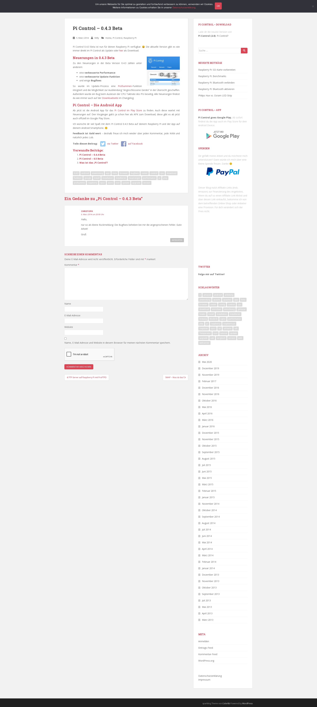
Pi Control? (222, 35)
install (97, 178)
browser (124, 173)
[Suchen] (244, 50)
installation (108, 178)
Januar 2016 (208, 426)
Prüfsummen (125, 86)
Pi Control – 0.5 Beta (91, 158)
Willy (96, 37)
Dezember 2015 (210, 432)
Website (68, 327)
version (146, 182)
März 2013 (207, 619)
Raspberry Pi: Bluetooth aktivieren (216, 89)
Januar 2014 (208, 568)
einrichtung (229, 309)
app (108, 173)
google (88, 178)
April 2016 (207, 413)
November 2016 (210, 394)
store (110, 182)
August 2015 (208, 458)
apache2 (227, 299)
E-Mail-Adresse (72, 315)
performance (149, 178)
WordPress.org (206, 660)
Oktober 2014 (209, 510)
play (165, 178)
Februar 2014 (209, 561)
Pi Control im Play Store (128, 110)
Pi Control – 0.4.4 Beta (92, 154)
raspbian (203, 328)
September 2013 (211, 594)
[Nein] (313, 6)
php (201, 323)
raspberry (92, 182)
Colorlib (226, 703)
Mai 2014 (207, 542)
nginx (222, 318)
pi (159, 178)
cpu (162, 173)
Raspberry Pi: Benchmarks (212, 76)
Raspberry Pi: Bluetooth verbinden (216, 82)
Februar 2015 (209, 490)
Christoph (87, 211)
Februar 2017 (209, 381)
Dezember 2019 (210, 368)
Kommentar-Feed (207, 654)
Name (67, 303)
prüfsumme (79, 182)
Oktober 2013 (209, 587)
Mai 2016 (207, 407)
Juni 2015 (207, 471)
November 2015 (210, 439)
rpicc (102, 182)
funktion (78, 178)
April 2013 (207, 613)
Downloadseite (110, 98)
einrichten (216, 309)
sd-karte (227, 328)
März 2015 (207, 484)
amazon (207, 294)
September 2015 (211, 452)
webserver (204, 342)
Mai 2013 (207, 606)
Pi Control (117, 37)
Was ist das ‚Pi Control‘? (93, 162)
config (222, 304)
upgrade (136, 182)
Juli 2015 (206, 465)
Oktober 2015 (209, 445)
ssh (236, 328)
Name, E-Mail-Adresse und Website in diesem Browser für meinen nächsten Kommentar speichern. (117, 342)
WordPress (247, 703)
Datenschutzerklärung (210, 675)
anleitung (229, 294)
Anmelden (203, 641)
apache (216, 299)
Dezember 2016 (210, 387)
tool (118, 182)
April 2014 (207, 548)
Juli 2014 (206, 529)
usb (212, 338)
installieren (121, 178)
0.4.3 (76, 173)
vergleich (221, 338)
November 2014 (210, 503)
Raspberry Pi (130, 37)
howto (202, 314)
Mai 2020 (207, 361)
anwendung (97, 173)
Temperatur (205, 333)
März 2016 (207, 419)
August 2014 (208, 523)
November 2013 (210, 581)
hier (121, 50)
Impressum (204, 679)
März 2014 (207, 555)
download (171, 173)
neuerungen (134, 178)
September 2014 (211, 516)
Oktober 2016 (209, 400)
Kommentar (71, 264)
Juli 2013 (206, 600)
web (240, 338)
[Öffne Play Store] (222, 133)
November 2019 (210, 374)
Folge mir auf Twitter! (211, 274)
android (85, 173)
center (145, 173)
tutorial (223, 333)
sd (219, 328)
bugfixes (135, 173)
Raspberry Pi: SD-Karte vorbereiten (216, 69)
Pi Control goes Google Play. (215, 117)
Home (108, 37)
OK (218, 5)
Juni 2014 (207, 536)
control (154, 173)
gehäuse (242, 309)
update (126, 182)
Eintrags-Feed (205, 647)
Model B (213, 318)
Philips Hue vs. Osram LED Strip (215, 95)
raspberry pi (229, 323)
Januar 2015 (208, 497)
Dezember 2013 (210, 574)
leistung (203, 318)
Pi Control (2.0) (207, 35)
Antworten (177, 240)
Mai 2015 (207, 477)
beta (115, 173)
